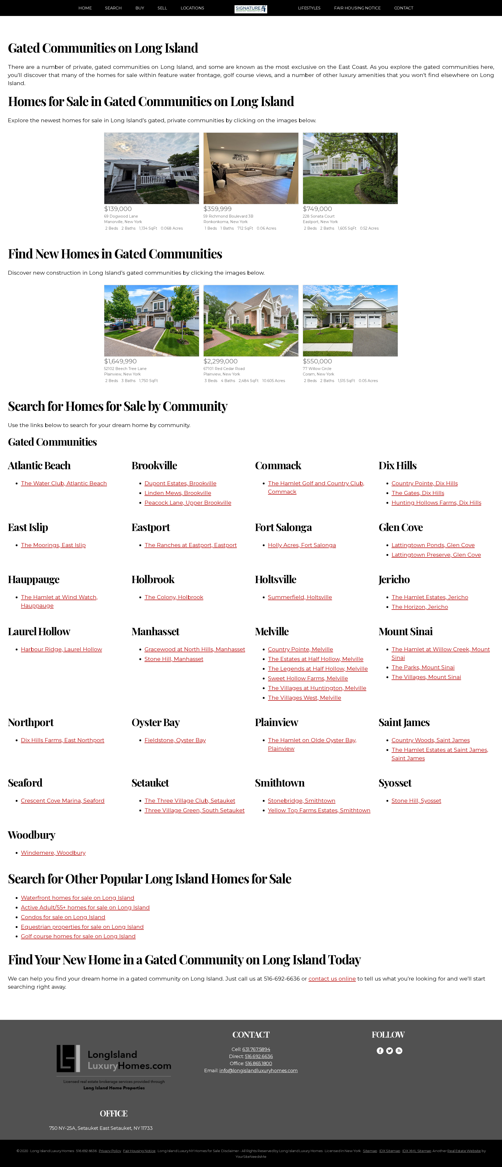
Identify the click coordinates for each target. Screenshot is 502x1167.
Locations (192, 7)
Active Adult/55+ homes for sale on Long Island (85, 907)
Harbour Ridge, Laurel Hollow (61, 649)
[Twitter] (389, 1050)
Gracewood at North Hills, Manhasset (195, 649)
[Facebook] (380, 1050)
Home (85, 7)
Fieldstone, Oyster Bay (175, 740)
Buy (139, 7)
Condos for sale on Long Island (63, 917)
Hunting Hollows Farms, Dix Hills (436, 502)
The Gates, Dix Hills (418, 493)
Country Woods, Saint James (431, 740)
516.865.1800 (258, 1063)
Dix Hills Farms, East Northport (62, 740)
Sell (162, 7)
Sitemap (370, 1151)
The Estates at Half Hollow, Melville (315, 659)
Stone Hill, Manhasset (174, 659)
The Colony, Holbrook (174, 597)
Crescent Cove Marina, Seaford (63, 800)
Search (113, 7)
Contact (403, 7)
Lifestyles (309, 7)
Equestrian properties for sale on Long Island (82, 926)
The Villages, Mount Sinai (426, 677)
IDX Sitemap (389, 1151)
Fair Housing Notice (357, 7)
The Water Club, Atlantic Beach (64, 483)
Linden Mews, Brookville (178, 493)
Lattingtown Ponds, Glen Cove (433, 545)
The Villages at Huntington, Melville (317, 688)
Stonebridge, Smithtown (301, 800)
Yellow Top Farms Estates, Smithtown (319, 810)
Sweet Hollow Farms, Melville (308, 678)
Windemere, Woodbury (53, 852)
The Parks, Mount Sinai (423, 667)
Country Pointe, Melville (300, 649)
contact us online (332, 978)
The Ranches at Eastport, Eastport (191, 545)
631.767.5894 (256, 1049)
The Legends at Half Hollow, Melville (318, 668)
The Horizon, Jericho (420, 607)
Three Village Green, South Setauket (195, 810)
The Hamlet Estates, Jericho (430, 597)
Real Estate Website (464, 1151)
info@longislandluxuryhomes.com (258, 1071)
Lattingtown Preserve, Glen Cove (436, 554)
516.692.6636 (259, 1056)
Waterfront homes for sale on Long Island (77, 897)
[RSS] (399, 1050)
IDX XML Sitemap (416, 1151)
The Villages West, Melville (304, 697)
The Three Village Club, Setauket (190, 800)
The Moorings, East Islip (53, 545)
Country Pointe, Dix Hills (425, 483)
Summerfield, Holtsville (300, 597)
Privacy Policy (110, 1151)
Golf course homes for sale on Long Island (78, 936)
